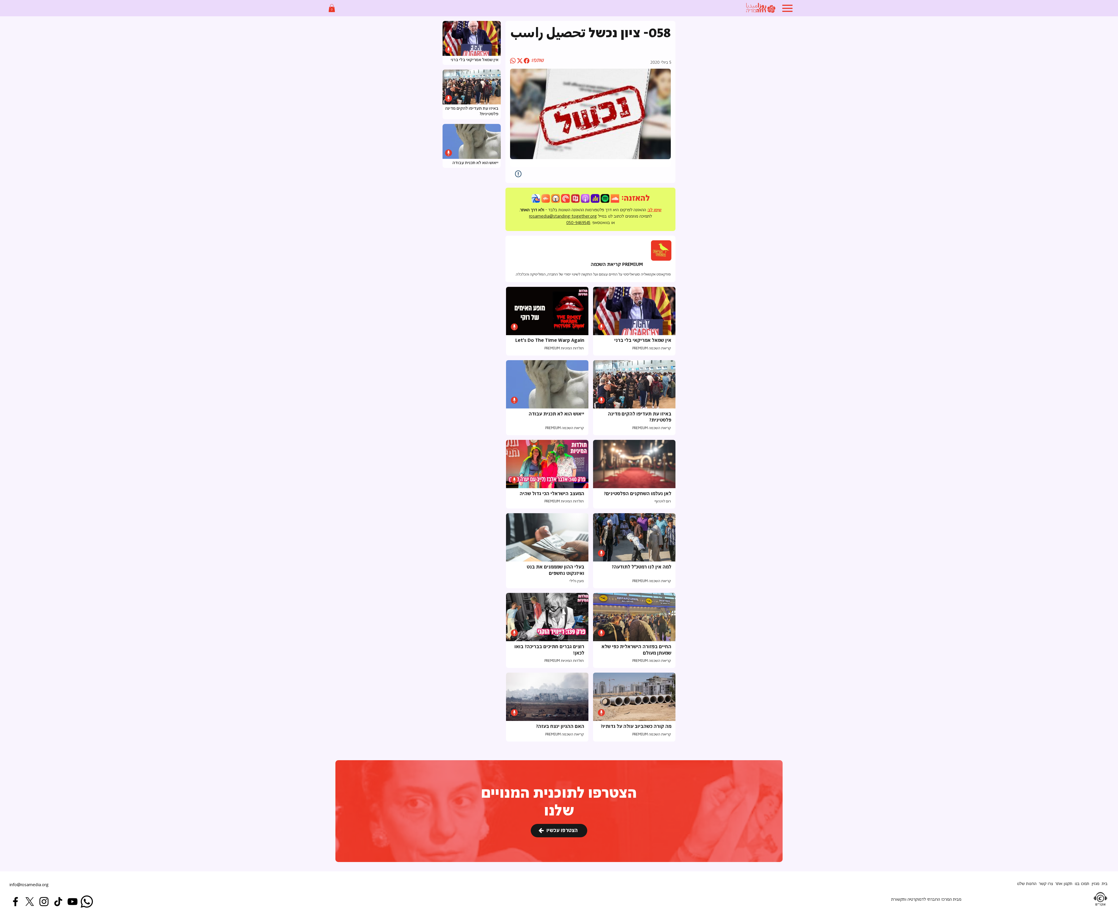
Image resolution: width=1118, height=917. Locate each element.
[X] (30, 901)
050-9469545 (578, 223)
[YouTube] (72, 901)
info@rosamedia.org (29, 885)
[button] (331, 8)
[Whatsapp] (87, 901)
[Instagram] (44, 901)
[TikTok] (58, 901)
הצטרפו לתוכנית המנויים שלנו (559, 802)
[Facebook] (15, 901)
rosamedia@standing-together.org (563, 216)
